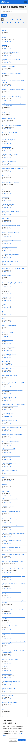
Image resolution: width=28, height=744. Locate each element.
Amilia (3, 318)
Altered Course (6, 290)
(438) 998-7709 (7, 372)
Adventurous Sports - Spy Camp (11, 182)
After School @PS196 (8, 204)
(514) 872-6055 (7, 597)
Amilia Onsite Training (8, 368)
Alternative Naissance (8, 297)
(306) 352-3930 (7, 236)
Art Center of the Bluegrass (9, 470)
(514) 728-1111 (7, 423)
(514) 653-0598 (7, 579)
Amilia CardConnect (7, 340)
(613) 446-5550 (7, 100)
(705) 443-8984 (7, 257)
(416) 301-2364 (7, 250)
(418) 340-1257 (7, 606)
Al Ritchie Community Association (11, 232)
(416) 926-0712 (7, 229)
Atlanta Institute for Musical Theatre (12, 681)
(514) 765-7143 (7, 622)
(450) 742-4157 (7, 307)
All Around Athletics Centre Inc (10, 254)
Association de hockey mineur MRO (11, 547)
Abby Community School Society (11, 59)
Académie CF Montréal (8, 66)
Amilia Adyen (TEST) (7, 332)
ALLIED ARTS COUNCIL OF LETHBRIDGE (13, 268)
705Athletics (5, 38)
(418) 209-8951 (7, 565)
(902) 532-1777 (7, 409)
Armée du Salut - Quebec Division (11, 456)
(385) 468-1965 (7, 150)
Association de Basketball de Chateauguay (13, 533)
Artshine (4, 484)
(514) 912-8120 (7, 550)
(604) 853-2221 (7, 62)
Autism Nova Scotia (7, 695)
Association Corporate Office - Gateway (13, 526)
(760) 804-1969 (7, 214)
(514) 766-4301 (7, 164)
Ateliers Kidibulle (7, 674)
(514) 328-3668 (7, 69)
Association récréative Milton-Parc (11, 626)
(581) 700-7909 (7, 129)
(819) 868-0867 (7, 77)
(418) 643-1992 (7, 515)
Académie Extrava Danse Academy (11, 96)
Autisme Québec (6, 717)
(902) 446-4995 (7, 698)
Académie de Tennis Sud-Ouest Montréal (13, 89)
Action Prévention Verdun (9, 161)
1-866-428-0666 (8, 416)
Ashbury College (6, 492)
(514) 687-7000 (7, 647)
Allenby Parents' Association (10, 261)
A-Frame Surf (5, 197)
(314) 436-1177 (7, 529)
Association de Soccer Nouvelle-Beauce (13, 561)
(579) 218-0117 (7, 638)
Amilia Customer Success (9, 347)
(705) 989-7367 (7, 41)
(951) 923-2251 (7, 314)
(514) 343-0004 (7, 322)
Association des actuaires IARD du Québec (13, 576)
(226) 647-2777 (7, 488)
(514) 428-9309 (7, 445)
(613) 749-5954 (7, 495)
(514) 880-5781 (7, 48)
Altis (3, 311)
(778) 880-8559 (7, 55)
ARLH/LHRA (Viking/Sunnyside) (10, 441)
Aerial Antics (5, 190)
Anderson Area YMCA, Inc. (9, 397)
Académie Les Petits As (8, 118)
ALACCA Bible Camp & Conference (11, 240)
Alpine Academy (6, 275)
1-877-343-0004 (8, 350)
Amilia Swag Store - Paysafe (9, 375)
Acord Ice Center (6, 147)
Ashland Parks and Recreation (10, 499)
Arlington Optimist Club (8, 449)
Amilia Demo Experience (9, 354)
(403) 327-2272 (7, 271)
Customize (13, 740)
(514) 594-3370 (7, 588)
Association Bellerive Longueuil (10, 519)
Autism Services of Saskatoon (10, 702)
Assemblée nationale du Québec (11, 511)
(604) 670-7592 (7, 480)
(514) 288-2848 (7, 459)
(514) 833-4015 (7, 572)
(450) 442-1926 (7, 656)
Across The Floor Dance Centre (10, 154)
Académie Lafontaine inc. (9, 113)
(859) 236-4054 (7, 473)
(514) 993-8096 (7, 677)
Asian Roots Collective (8, 506)
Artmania (4, 477)
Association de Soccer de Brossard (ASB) (13, 554)
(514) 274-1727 (7, 300)
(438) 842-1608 (7, 543)
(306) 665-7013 (7, 706)
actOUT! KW (5, 175)
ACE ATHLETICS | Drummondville (11, 125)
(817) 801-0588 (7, 452)
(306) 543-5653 (7, 438)
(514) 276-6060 (7, 86)
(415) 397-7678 (7, 186)
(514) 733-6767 (7, 121)
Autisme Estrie (6, 709)
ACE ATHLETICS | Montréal (9, 132)
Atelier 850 (5, 667)
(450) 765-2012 (7, 613)
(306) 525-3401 (7, 431)
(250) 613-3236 (7, 466)
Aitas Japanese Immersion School (11, 225)
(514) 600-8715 (7, 393)
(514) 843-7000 (7, 629)
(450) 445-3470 (7, 558)
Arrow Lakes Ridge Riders (9, 463)
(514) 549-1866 (7, 343)
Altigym (4, 304)
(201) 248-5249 (7, 293)
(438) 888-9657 (7, 536)
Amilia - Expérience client (9, 325)
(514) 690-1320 (7, 93)
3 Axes (4, 30)
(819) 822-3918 (7, 713)
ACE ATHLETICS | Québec (9, 140)
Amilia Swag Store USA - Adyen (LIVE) (12, 390)
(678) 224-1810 (7, 684)
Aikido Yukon (5, 218)
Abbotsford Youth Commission (10, 52)
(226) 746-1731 (7, 179)
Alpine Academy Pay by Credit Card (12, 283)
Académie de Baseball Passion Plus (11, 73)
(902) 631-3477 (7, 691)
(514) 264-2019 (7, 34)
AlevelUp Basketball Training (10, 247)
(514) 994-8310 (7, 171)
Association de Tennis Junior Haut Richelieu (14, 569)
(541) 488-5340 (7, 502)
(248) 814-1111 (7, 279)
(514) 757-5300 (7, 109)
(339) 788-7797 (7, 207)
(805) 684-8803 (7, 200)
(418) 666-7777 (7, 336)
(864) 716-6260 (7, 400)
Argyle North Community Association (12, 434)
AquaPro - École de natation (9, 420)
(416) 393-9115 (7, 264)
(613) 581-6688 (7, 193)
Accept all (22, 740)
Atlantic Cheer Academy (8, 688)
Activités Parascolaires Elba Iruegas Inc (12, 168)
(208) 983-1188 (7, 243)
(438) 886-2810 (7, 663)
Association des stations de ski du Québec (13, 610)
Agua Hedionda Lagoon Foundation (11, 211)
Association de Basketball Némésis (11, 540)
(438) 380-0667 (7, 670)
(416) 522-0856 (7, 157)
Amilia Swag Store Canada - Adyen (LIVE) (13, 383)
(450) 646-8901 (7, 522)
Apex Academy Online (8, 413)
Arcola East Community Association (11, 427)
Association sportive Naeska (10, 659)
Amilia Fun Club (6, 361)
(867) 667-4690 (7, 222)
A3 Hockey (5, 45)
